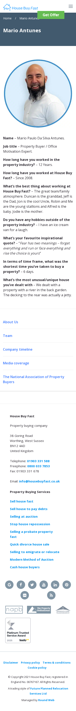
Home (7, 18)
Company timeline (18, 349)
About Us (10, 322)
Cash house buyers (25, 567)
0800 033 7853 (38, 466)
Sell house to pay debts (29, 509)
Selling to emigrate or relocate (34, 552)
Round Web (46, 700)
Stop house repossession (30, 524)
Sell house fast (21, 501)
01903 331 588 (38, 461)
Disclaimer (10, 662)
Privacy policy (30, 662)
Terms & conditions (57, 662)
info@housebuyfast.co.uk (39, 481)
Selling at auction (24, 516)
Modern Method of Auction (31, 559)
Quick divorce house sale (29, 544)
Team (7, 335)
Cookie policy (37, 667)
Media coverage (16, 363)
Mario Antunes (29, 18)
